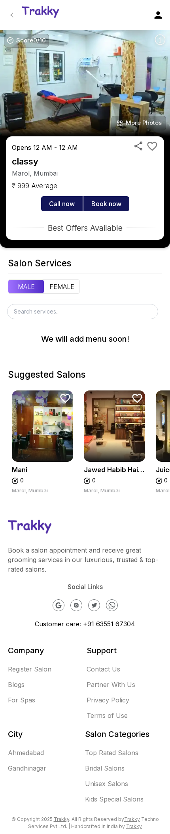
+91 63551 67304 (109, 624)
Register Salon (29, 669)
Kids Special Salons (114, 799)
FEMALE (61, 287)
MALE (26, 287)
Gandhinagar (27, 768)
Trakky (61, 819)
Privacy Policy (108, 700)
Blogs (16, 685)
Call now (62, 204)
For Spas (21, 700)
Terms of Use (107, 715)
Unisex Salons (106, 784)
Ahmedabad (26, 753)
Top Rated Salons (111, 753)
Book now (106, 204)
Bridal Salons (105, 768)
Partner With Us (111, 685)
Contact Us (103, 669)
